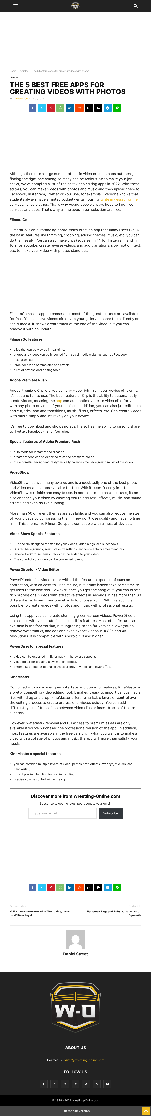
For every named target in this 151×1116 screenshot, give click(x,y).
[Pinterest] (51, 108)
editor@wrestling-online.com (84, 1060)
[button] (15, 6)
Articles (24, 70)
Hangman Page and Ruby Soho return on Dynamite (114, 913)
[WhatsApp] (60, 108)
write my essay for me (119, 199)
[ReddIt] (79, 108)
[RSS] (65, 1084)
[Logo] (75, 1036)
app (59, 401)
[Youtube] (107, 1084)
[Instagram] (54, 1084)
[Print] (98, 108)
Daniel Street (21, 98)
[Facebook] (32, 108)
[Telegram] (108, 108)
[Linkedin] (70, 108)
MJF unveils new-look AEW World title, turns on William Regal (40, 913)
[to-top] (146, 1109)
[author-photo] (75, 948)
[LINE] (117, 108)
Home (13, 70)
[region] (75, 42)
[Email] (89, 108)
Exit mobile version (75, 1111)
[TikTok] (75, 1084)
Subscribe (110, 813)
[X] (42, 108)
